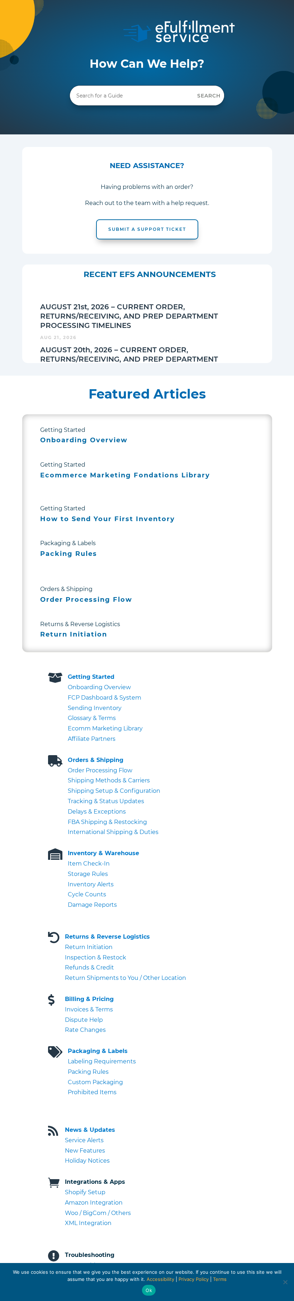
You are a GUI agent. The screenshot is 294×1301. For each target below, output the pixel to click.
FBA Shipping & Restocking (107, 822)
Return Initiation (89, 947)
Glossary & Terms (92, 718)
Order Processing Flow (100, 770)
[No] (285, 1282)
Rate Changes (85, 1029)
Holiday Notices (87, 1160)
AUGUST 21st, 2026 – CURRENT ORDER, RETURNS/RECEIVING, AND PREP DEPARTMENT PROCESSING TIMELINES (129, 316)
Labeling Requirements (102, 1061)
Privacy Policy (194, 1279)
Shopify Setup (85, 1192)
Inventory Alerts (91, 884)
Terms (220, 1279)
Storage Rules (88, 874)
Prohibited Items (92, 1092)
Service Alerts (84, 1140)
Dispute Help (84, 1019)
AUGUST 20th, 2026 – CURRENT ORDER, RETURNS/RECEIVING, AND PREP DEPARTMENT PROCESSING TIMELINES (129, 359)
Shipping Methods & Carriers (109, 780)
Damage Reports (92, 904)
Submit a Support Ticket (147, 229)
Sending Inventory (95, 708)
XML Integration (88, 1223)
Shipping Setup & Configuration (114, 790)
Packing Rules (88, 1071)
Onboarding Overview (99, 687)
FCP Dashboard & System (104, 697)
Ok (149, 1290)
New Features (85, 1150)
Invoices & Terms (89, 1009)
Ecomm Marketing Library (105, 728)
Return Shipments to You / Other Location (125, 977)
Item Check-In (89, 863)
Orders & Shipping (95, 760)
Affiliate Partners (91, 738)
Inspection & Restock (95, 957)
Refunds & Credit (89, 967)
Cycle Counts (87, 894)
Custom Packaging (95, 1082)
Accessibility (160, 1279)
